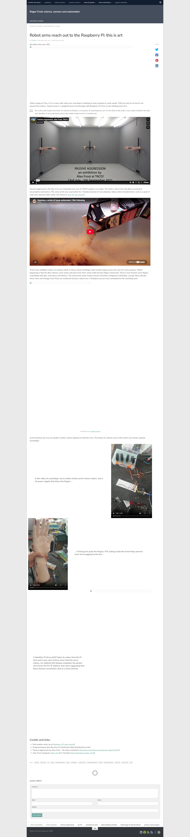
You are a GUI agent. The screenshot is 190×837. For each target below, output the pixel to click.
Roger (34, 40)
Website (34, 807)
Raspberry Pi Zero (108, 762)
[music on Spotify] (159, 832)
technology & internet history (131, 825)
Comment (35, 787)
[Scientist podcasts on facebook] (155, 832)
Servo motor (125, 762)
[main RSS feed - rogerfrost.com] (151, 832)
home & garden (89, 2)
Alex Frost (43, 762)
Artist (52, 762)
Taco (131, 762)
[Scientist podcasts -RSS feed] (148, 832)
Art (48, 762)
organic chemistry (121, 2)
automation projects (36, 21)
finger (67, 762)
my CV (80, 825)
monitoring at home (52, 26)
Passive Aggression (92, 762)
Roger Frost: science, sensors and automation (55, 11)
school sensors (60, 2)
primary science (74, 2)
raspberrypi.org (95, 431)
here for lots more (75, 195)
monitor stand (82, 762)
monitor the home (34, 2)
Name (34, 800)
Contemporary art (60, 762)
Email (100, 800)
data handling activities (109, 825)
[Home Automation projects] (144, 832)
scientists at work (92, 825)
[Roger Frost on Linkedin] (141, 832)
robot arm (117, 762)
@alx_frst (55, 753)
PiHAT (100, 762)
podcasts (48, 2)
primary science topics (151, 825)
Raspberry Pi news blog (63, 744)
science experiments (67, 825)
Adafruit (37, 762)
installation (74, 762)
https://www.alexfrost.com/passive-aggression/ (98, 750)
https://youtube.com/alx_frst (81, 753)
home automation (105, 2)
